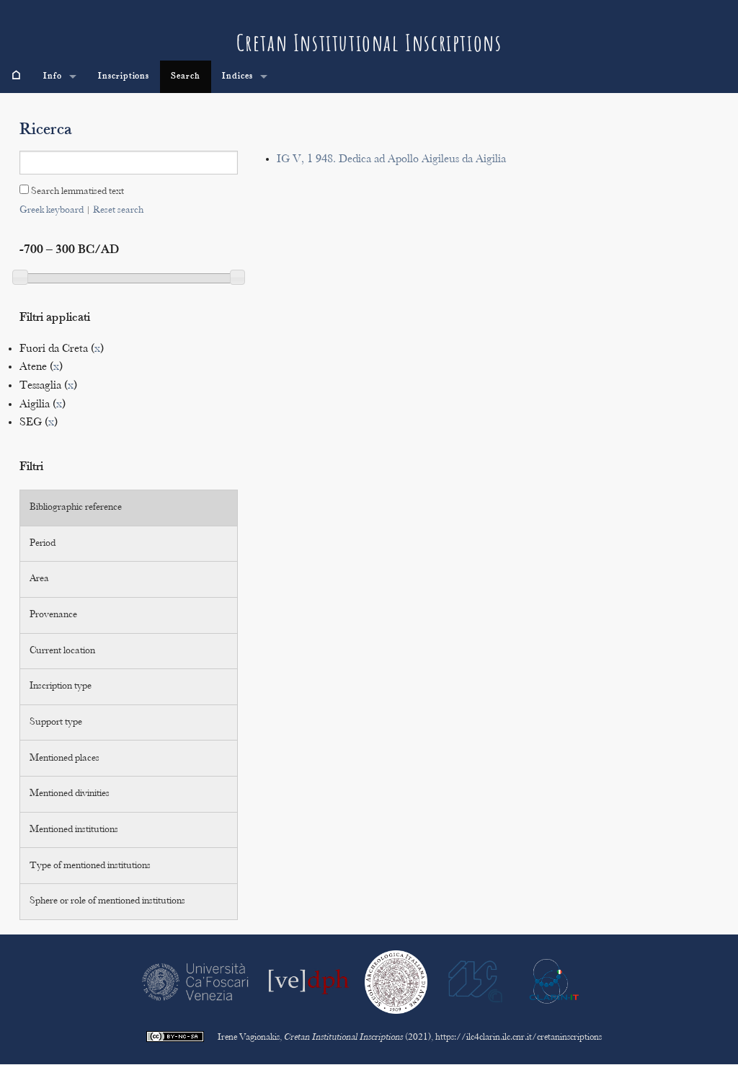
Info (52, 76)
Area (39, 579)
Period (42, 544)
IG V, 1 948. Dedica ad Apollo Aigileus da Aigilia (391, 160)
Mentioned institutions (74, 830)
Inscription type (61, 686)
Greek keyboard (51, 211)
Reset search (118, 211)
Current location (62, 651)
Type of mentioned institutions (90, 866)
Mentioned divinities (70, 794)
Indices (237, 76)
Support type (56, 722)
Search (185, 76)
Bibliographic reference (76, 508)
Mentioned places (64, 759)
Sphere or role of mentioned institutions (107, 901)
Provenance (53, 615)
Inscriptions (124, 76)
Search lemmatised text (76, 192)
